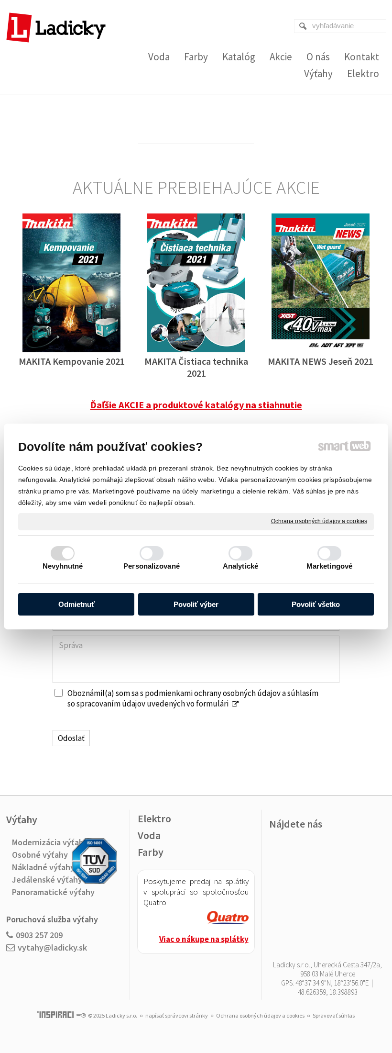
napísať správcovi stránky (176, 1015)
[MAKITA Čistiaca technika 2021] (196, 282)
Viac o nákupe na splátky (204, 939)
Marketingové (329, 566)
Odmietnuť (76, 604)
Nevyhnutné (63, 566)
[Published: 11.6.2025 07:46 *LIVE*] (81, 1015)
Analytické (240, 566)
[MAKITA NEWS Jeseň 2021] (321, 282)
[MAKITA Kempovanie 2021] (71, 282)
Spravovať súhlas (334, 1015)
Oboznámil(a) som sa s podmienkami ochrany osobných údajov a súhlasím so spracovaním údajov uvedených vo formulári (192, 698)
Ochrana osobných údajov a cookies (319, 521)
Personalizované (151, 566)
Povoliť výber (196, 604)
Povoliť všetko (316, 604)
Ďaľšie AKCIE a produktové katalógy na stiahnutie (196, 405)
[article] (228, 919)
